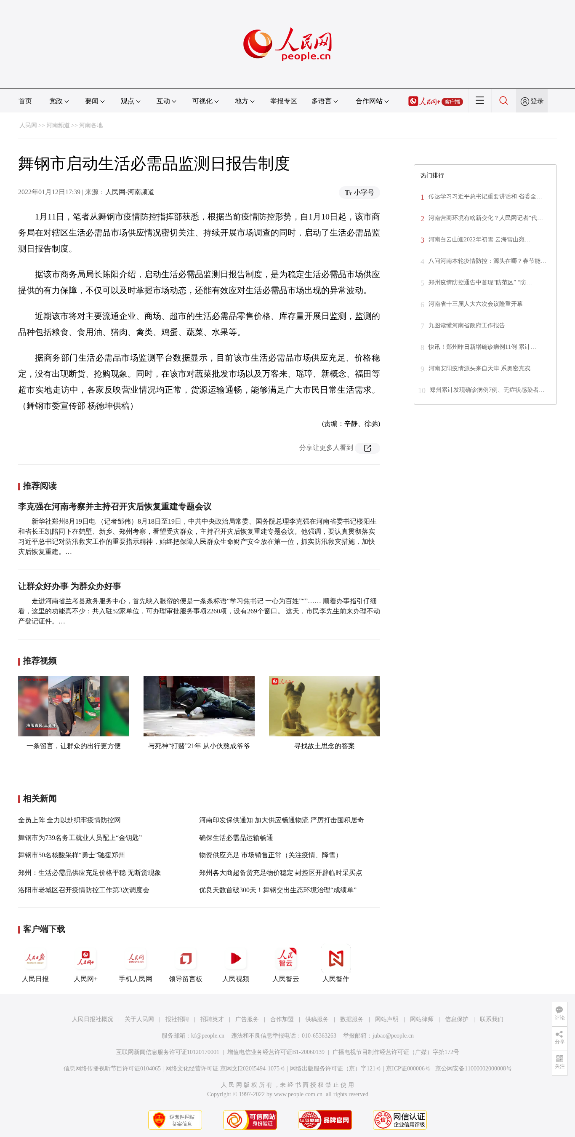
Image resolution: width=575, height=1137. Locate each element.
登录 (537, 100)
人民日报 (35, 978)
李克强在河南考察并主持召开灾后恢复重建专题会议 (115, 506)
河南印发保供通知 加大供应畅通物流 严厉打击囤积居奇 (281, 820)
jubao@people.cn (393, 1036)
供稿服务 (317, 1019)
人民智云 (285, 978)
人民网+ (86, 978)
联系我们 (491, 1019)
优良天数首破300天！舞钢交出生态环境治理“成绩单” (278, 890)
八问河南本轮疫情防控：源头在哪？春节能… (487, 261)
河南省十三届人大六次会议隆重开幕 (476, 304)
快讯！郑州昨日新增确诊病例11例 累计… (482, 347)
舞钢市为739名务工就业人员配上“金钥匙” (80, 837)
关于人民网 (139, 1019)
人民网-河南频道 (129, 191)
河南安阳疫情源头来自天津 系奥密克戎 (479, 368)
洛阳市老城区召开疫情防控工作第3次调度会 (83, 890)
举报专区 (283, 100)
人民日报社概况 (92, 1019)
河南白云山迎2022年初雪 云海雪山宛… (479, 239)
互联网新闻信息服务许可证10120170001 (167, 1052)
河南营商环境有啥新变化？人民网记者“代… (486, 218)
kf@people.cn (207, 1036)
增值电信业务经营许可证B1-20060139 (276, 1052)
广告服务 (247, 1019)
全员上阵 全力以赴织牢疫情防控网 (69, 820)
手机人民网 (135, 978)
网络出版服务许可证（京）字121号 (335, 1068)
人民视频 (235, 978)
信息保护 (457, 1019)
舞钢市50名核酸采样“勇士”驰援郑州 (71, 855)
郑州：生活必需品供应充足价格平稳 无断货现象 (89, 872)
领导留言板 (185, 978)
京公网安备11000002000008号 (473, 1068)
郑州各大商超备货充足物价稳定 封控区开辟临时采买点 (280, 872)
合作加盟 (282, 1019)
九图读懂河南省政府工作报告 (467, 325)
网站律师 (422, 1019)
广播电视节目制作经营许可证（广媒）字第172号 (396, 1052)
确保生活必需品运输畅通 (236, 837)
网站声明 (387, 1019)
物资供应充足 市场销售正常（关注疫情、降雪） (270, 855)
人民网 (28, 125)
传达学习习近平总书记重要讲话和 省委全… (485, 196)
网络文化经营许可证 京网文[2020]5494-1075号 (225, 1068)
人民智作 (335, 978)
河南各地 (91, 125)
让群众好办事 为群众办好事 (69, 586)
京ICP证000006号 (408, 1068)
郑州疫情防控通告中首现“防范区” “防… (480, 282)
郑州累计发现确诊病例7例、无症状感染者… (487, 390)
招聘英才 (212, 1019)
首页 (25, 100)
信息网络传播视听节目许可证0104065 (112, 1068)
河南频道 (58, 125)
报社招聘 (177, 1019)
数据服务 (352, 1019)
